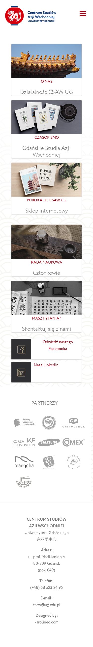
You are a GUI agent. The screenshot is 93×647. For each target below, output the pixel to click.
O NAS (46, 81)
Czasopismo (46, 137)
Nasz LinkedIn (46, 365)
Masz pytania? (46, 318)
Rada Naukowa (46, 262)
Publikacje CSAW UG (46, 200)
